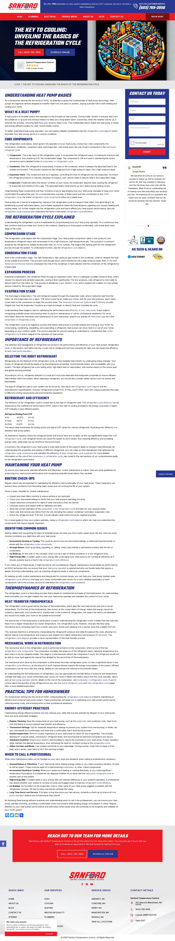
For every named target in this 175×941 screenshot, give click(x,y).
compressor (68, 767)
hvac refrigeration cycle (98, 683)
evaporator (82, 721)
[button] (3, 844)
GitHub (20, 375)
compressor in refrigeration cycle (58, 161)
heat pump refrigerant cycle (70, 683)
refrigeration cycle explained (17, 211)
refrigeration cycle (101, 743)
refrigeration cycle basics (78, 697)
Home (17, 84)
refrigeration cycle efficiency (79, 211)
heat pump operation (100, 316)
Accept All (49, 934)
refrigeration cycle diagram (99, 131)
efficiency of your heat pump (82, 310)
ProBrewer (101, 302)
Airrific (59, 244)
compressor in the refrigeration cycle (58, 509)
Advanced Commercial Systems (19, 264)
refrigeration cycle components (46, 197)
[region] (31, 927)
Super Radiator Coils (68, 283)
